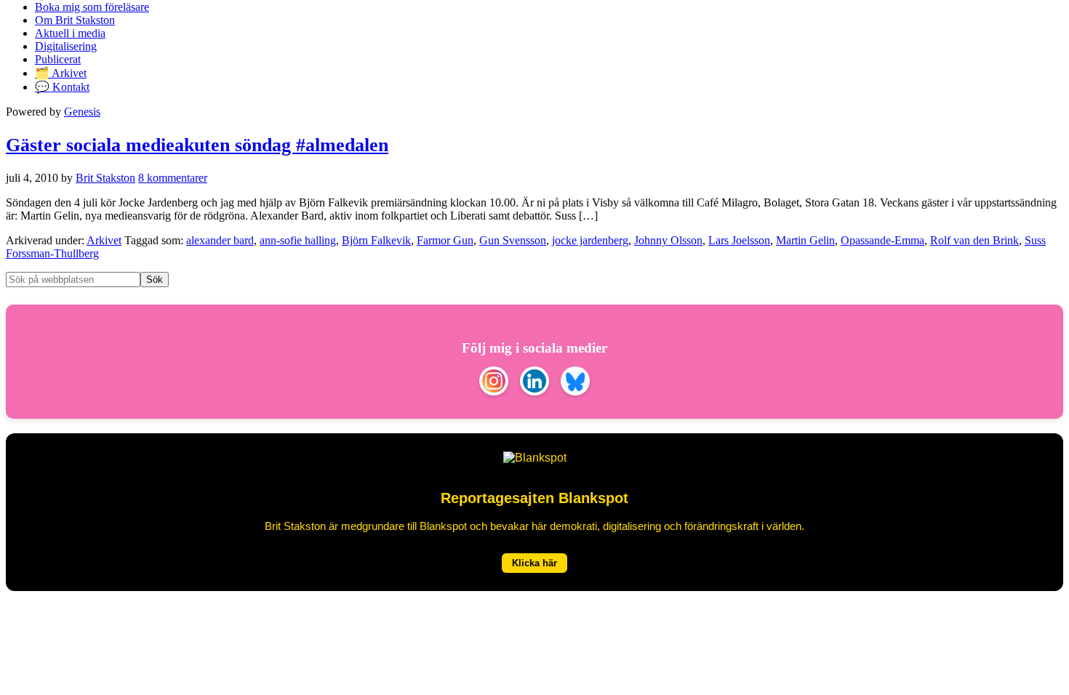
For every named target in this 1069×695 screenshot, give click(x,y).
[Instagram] (493, 382)
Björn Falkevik (376, 240)
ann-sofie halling (298, 240)
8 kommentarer (172, 178)
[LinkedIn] (534, 382)
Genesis (82, 111)
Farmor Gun (445, 240)
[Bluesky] (575, 382)
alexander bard (220, 240)
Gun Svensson (512, 240)
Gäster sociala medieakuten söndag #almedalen (197, 145)
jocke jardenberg (590, 240)
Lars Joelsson (739, 240)
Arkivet (104, 240)
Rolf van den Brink (974, 240)
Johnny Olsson (668, 240)
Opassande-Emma (882, 240)
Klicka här (534, 563)
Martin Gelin (805, 240)
